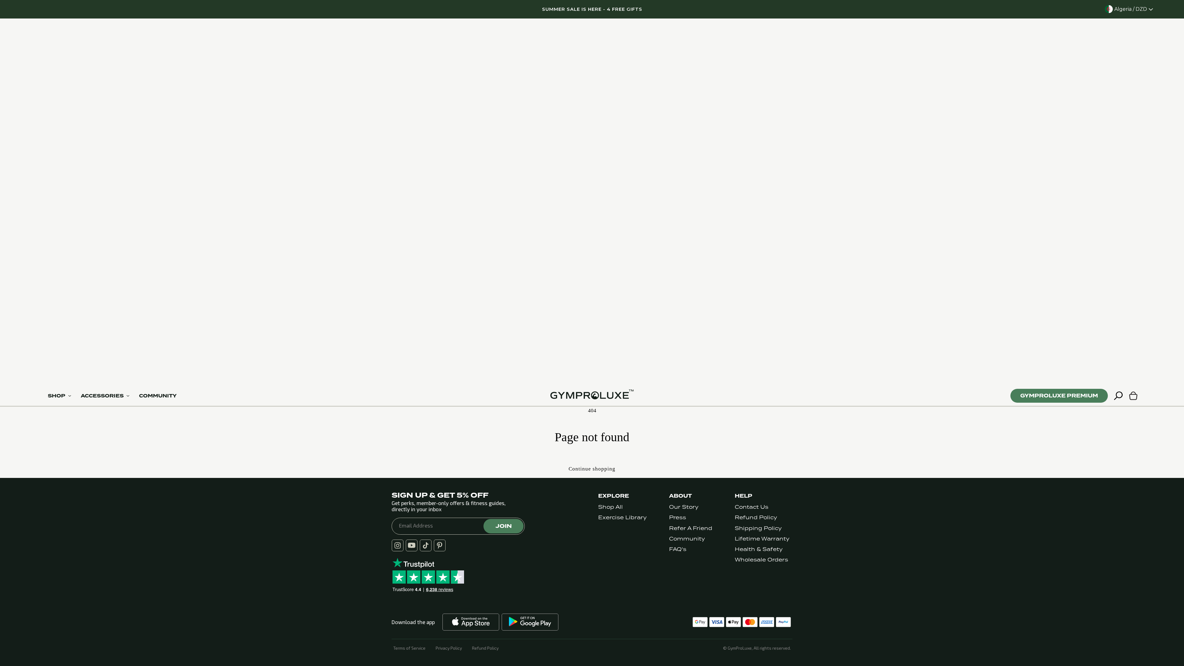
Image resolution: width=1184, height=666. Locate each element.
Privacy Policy (449, 648)
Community (687, 539)
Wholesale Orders (761, 560)
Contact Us (751, 507)
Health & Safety (759, 549)
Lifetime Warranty (762, 539)
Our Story (683, 507)
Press (677, 517)
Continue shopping (592, 469)
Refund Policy (756, 517)
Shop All (610, 507)
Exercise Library (622, 517)
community (158, 396)
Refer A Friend (690, 528)
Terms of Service (409, 648)
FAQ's (677, 549)
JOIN (503, 526)
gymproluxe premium (1059, 396)
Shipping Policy (758, 528)
